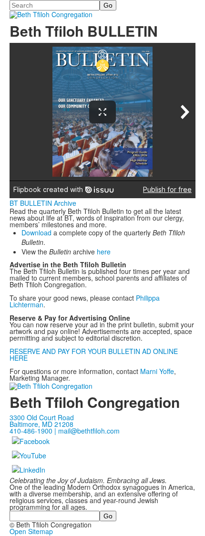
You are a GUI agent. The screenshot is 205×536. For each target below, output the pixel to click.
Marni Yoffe (157, 371)
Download (36, 232)
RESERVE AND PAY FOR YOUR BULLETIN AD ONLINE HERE (94, 354)
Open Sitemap (31, 531)
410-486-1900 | (34, 430)
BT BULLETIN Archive (43, 203)
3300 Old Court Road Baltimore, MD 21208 (42, 421)
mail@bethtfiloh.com (89, 430)
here (104, 251)
